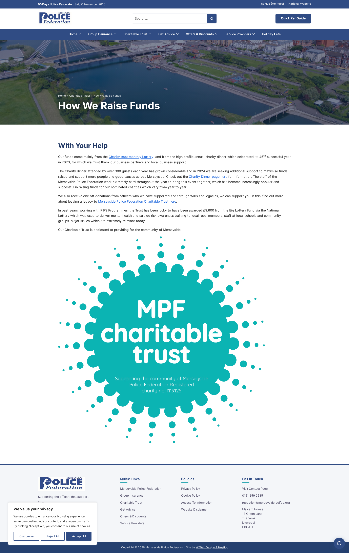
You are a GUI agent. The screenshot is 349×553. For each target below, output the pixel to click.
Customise (26, 536)
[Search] (212, 18)
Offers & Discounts (133, 516)
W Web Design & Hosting (212, 547)
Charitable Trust (79, 95)
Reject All (53, 536)
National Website (299, 3)
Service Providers (132, 523)
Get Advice (128, 509)
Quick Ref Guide (293, 18)
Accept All (79, 536)
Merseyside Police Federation (140, 489)
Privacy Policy (190, 489)
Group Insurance (132, 495)
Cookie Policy (190, 495)
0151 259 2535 (252, 495)
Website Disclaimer (194, 509)
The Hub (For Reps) (271, 3)
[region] (52, 523)
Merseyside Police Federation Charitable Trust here (137, 201)
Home (62, 95)
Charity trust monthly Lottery (131, 157)
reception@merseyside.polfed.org (266, 502)
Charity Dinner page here (208, 176)
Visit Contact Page (255, 489)
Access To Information (196, 502)
